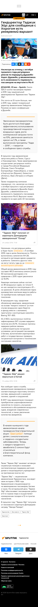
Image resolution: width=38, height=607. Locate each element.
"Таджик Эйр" (26, 512)
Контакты (12, 562)
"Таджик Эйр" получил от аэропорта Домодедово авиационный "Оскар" (15, 235)
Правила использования (9, 565)
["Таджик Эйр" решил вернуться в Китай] (19, 357)
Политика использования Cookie (12, 573)
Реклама (21, 565)
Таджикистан (6, 512)
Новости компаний (7, 567)
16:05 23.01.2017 (6, 36)
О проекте (4, 562)
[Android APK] (7, 586)
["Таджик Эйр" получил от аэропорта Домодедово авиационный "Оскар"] (19, 216)
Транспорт (5, 516)
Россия (33, 544)
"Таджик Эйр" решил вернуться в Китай (13, 375)
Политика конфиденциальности (12, 570)
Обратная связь (6, 581)
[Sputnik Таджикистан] (6, 16)
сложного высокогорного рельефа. (17, 264)
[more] (34, 242)
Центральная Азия (21, 544)
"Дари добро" (16, 433)
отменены (18, 250)
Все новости (15, 512)
